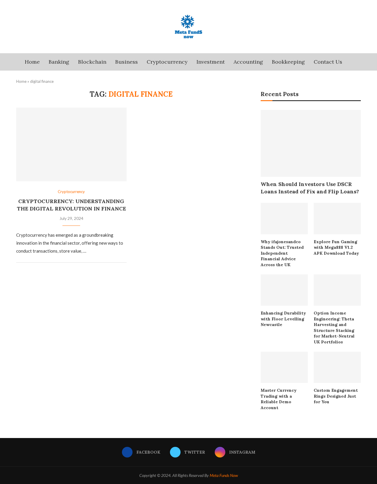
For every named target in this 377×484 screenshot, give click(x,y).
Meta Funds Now (224, 475)
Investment (210, 61)
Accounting (248, 61)
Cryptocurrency (167, 61)
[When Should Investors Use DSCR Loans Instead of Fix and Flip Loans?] (311, 143)
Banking (59, 61)
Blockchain (92, 61)
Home (32, 61)
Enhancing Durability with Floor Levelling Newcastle (283, 318)
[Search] (350, 61)
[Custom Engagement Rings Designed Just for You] (337, 367)
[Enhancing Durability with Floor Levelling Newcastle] (284, 290)
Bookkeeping (288, 61)
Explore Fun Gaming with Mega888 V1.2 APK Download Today (336, 247)
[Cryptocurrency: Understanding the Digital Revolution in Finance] (71, 144)
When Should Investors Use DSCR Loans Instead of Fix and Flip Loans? (310, 188)
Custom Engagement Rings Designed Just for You (336, 396)
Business (126, 61)
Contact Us (328, 61)
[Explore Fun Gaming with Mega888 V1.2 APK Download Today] (337, 218)
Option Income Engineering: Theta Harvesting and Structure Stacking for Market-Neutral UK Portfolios (334, 327)
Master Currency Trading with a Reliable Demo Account (279, 399)
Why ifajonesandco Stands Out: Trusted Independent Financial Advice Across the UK (282, 253)
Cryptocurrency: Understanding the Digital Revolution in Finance (71, 205)
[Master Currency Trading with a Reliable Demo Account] (284, 367)
